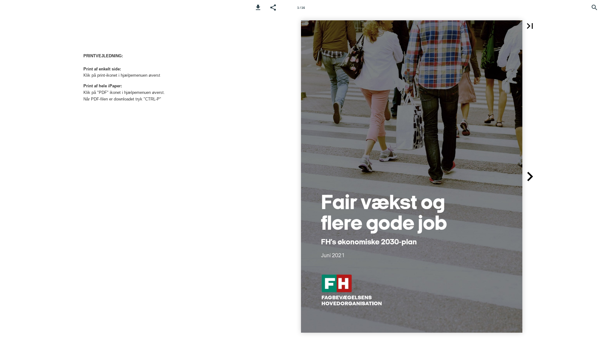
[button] (258, 7)
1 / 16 (301, 7)
